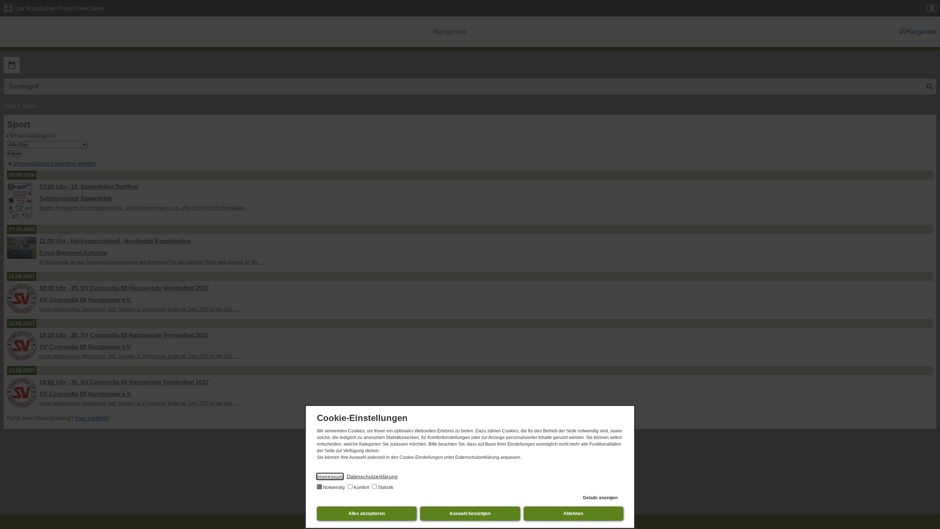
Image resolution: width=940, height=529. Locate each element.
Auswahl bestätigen (470, 513)
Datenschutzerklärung (372, 476)
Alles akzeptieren (366, 513)
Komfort (361, 487)
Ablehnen (573, 513)
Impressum (330, 476)
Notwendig (334, 487)
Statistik (385, 487)
